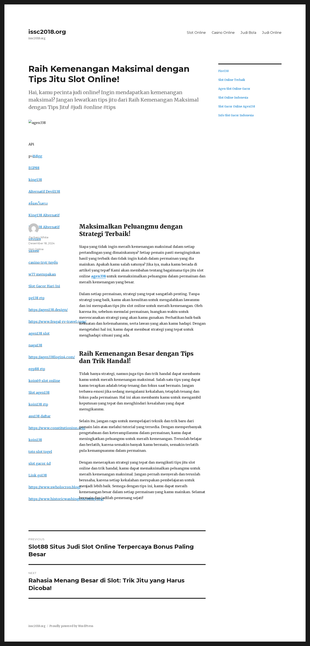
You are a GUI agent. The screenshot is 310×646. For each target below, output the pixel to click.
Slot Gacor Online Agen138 (236, 106)
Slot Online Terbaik (231, 80)
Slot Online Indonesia (233, 97)
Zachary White (38, 237)
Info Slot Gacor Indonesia (236, 115)
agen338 (98, 276)
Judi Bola (248, 33)
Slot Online (196, 33)
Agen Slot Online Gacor (234, 89)
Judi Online (272, 33)
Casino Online (223, 33)
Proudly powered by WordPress (71, 626)
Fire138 (223, 71)
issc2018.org (47, 31)
